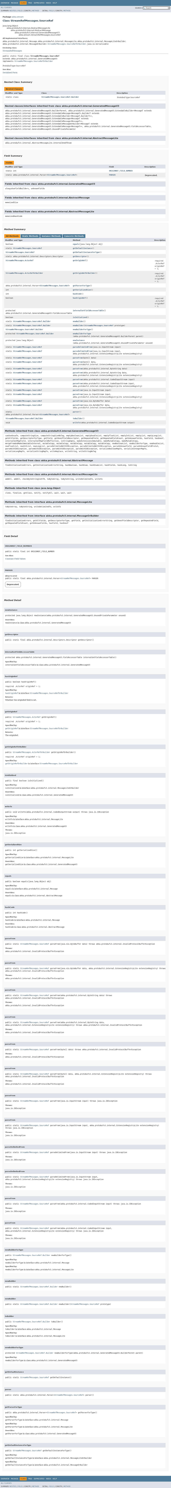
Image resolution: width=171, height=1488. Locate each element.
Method (35, 11)
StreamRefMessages (12, 51)
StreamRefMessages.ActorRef (19, 260)
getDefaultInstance (82, 248)
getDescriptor (80, 256)
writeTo (76, 423)
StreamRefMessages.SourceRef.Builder (60, 97)
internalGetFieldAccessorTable (88, 310)
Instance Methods (51, 236)
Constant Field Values (15, 559)
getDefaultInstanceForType (86, 252)
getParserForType (81, 286)
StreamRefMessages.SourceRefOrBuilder (67, 44)
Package (14, 3)
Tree (30, 3)
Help (55, 3)
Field (20, 11)
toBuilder (77, 418)
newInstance (79, 340)
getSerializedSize (82, 290)
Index (48, 3)
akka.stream (18, 17)
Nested (12, 11)
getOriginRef (79, 260)
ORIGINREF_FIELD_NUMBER (121, 171)
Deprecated (39, 3)
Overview (5, 3)
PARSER (112, 175)
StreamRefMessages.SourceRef (61, 175)
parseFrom (77, 358)
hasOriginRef (79, 298)
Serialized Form (10, 72)
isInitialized (80, 317)
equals (76, 244)
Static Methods (30, 236)
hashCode (77, 294)
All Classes (6, 7)
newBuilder (78, 321)
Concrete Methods (74, 236)
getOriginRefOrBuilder (84, 273)
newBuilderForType (82, 329)
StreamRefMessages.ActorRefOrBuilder (24, 273)
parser (76, 412)
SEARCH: (138, 8)
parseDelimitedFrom (82, 347)
